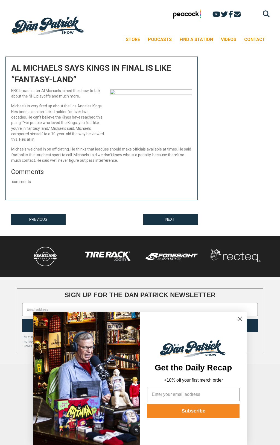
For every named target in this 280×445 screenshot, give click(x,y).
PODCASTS (160, 39)
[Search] (265, 13)
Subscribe (193, 411)
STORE (133, 39)
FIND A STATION (196, 39)
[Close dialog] (239, 319)
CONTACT (254, 39)
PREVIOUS (38, 219)
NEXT (170, 219)
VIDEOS (228, 39)
